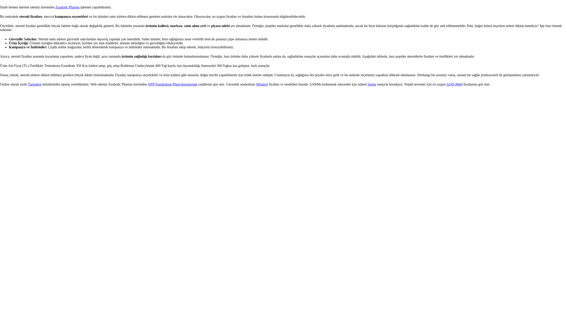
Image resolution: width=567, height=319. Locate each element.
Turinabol (34, 84)
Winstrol (262, 84)
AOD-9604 (454, 84)
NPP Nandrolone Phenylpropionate (172, 84)
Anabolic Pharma (67, 7)
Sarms (371, 84)
